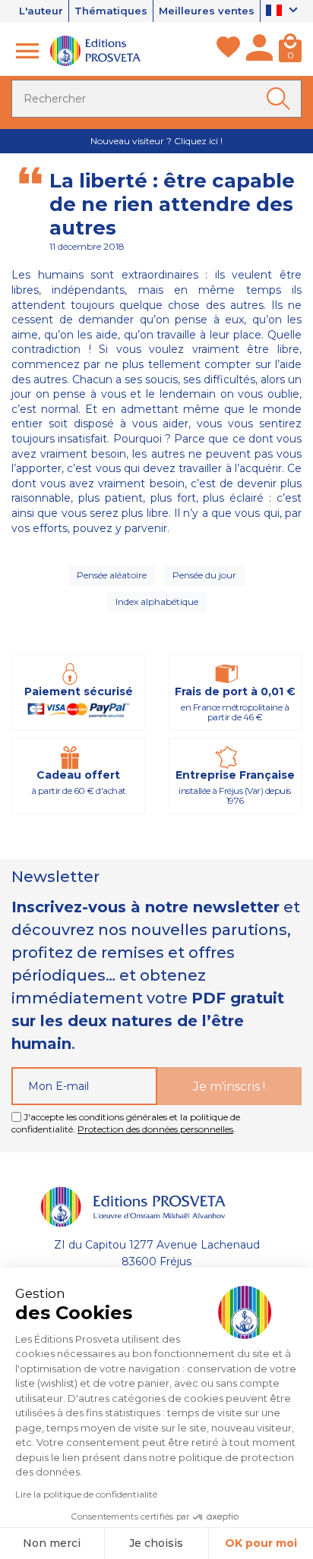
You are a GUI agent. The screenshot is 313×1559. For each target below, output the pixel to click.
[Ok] (281, 98)
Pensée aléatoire (112, 575)
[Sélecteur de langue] (284, 11)
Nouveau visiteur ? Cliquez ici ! (156, 140)
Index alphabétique (156, 601)
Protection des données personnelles (155, 1129)
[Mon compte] (259, 51)
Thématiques (110, 11)
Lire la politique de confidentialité (86, 1494)
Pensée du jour (204, 575)
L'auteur (41, 11)
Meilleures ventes (207, 11)
